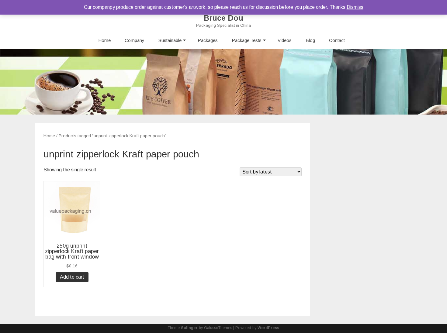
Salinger (189, 328)
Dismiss (355, 7)
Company (134, 40)
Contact (337, 40)
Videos (285, 40)
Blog (310, 40)
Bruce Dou (223, 18)
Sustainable (170, 40)
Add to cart (72, 277)
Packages (208, 40)
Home (104, 40)
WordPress (268, 328)
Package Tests (247, 40)
